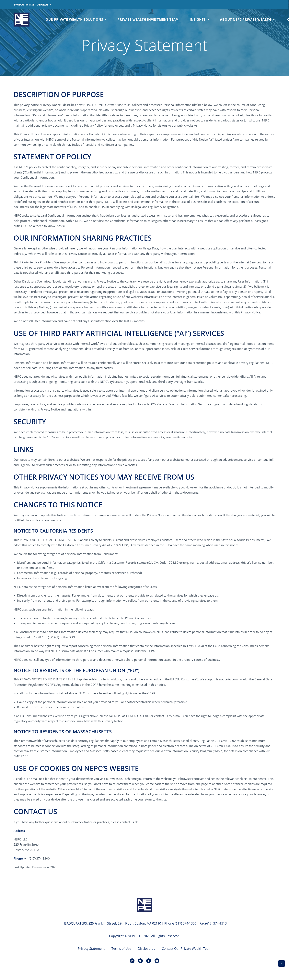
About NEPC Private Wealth (245, 19)
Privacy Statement (91, 948)
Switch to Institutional (31, 4)
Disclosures (146, 948)
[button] (144, 905)
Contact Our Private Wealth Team (186, 948)
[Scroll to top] (281, 963)
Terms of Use (121, 948)
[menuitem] (32, 4)
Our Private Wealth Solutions (74, 19)
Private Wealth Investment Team (148, 19)
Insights (197, 19)
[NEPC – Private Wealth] (21, 19)
